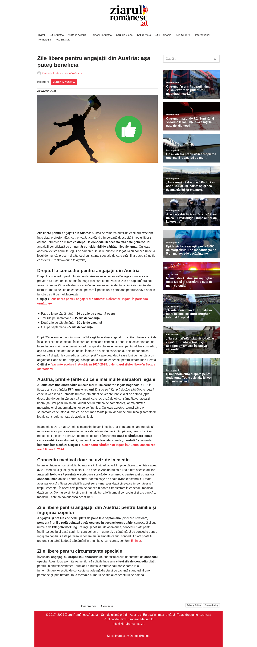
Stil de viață (144, 34)
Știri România (163, 34)
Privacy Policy (194, 605)
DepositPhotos (139, 635)
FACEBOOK (63, 39)
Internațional (202, 34)
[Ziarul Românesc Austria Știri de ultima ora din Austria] (128, 15)
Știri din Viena (124, 34)
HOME (42, 34)
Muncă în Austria (64, 82)
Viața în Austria (77, 34)
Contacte (107, 606)
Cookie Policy (211, 605)
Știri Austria (57, 34)
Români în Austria (101, 34)
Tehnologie (44, 39)
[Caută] (215, 59)
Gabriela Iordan (51, 73)
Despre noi (88, 606)
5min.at (136, 540)
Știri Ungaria (183, 34)
